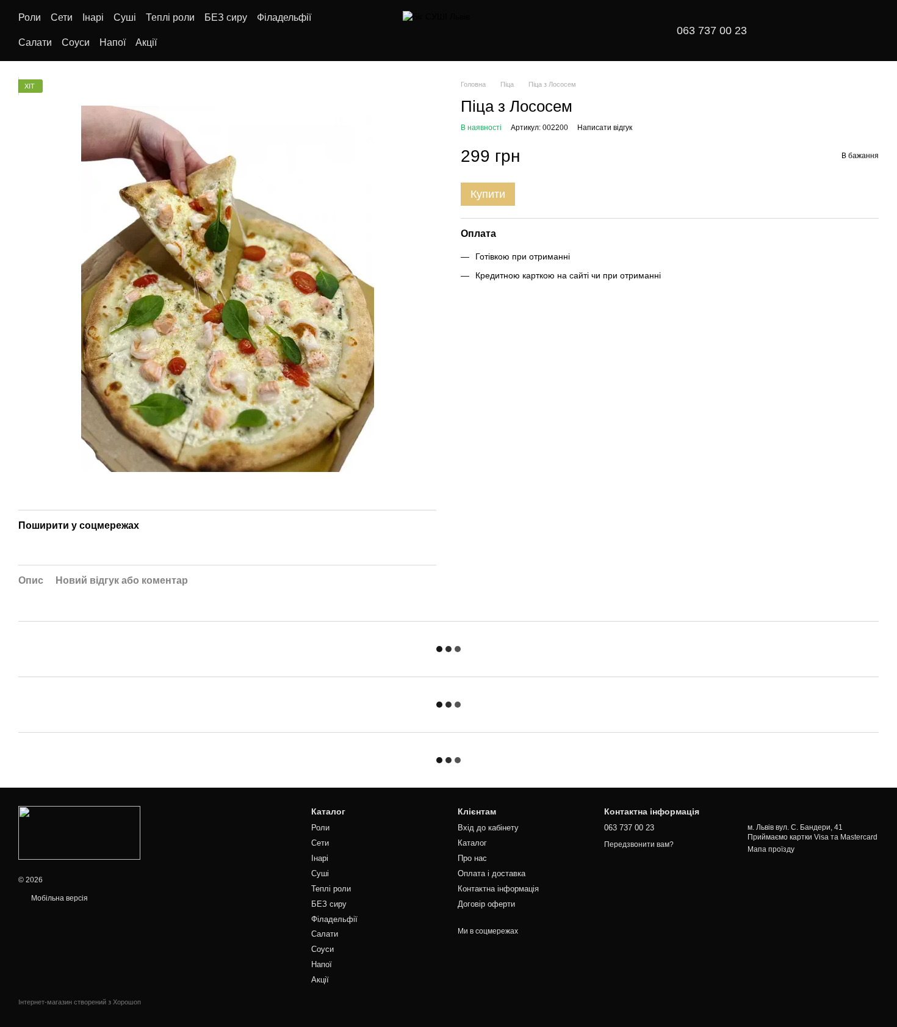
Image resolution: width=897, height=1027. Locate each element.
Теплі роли (170, 17)
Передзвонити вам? (639, 844)
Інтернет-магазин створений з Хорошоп (79, 1002)
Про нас (472, 858)
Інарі (93, 17)
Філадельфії (284, 17)
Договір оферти (486, 904)
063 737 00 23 (712, 30)
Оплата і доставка (491, 873)
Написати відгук (604, 127)
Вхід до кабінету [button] (488, 827)
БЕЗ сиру (225, 17)
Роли (29, 17)
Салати (35, 42)
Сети (62, 17)
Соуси (76, 42)
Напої (112, 42)
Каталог (472, 842)
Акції (146, 42)
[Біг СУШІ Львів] (79, 832)
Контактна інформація (498, 888)
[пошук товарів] (353, 30)
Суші (124, 17)
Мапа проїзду (771, 849)
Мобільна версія (58, 898)
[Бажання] (793, 30)
